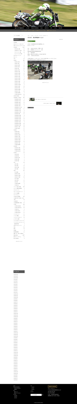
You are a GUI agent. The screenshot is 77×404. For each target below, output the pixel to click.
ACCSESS (14, 394)
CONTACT (15, 396)
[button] (22, 35)
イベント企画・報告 (31, 107)
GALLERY (32, 391)
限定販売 (15, 389)
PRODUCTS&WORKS (17, 388)
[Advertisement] (45, 89)
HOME (14, 385)
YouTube (32, 388)
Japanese (30, 41)
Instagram (32, 389)
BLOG (14, 390)
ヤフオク (32, 390)
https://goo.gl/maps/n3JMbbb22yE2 (34, 51)
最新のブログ (16, 391)
